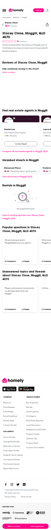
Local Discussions (33, 425)
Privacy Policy (10, 496)
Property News (32, 443)
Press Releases (9, 407)
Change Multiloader (11, 441)
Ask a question (37, 526)
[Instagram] (11, 484)
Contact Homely (10, 425)
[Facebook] (5, 484)
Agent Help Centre (11, 468)
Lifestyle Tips (31, 438)
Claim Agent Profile (11, 450)
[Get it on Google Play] (26, 389)
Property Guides (32, 434)
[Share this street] (47, 25)
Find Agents (31, 416)
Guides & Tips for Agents (13, 455)
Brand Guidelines (10, 416)
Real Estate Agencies (34, 420)
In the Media (8, 411)
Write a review (14, 526)
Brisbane (16, 17)
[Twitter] (18, 484)
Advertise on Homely (11, 446)
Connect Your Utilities (35, 447)
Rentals (29, 407)
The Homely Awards (11, 464)
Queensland (6, 17)
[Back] (3, 25)
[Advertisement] (25, 3)
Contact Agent (21, 144)
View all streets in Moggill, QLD (17, 176)
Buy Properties (32, 402)
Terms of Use (26, 496)
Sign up (39, 10)
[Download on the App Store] (10, 389)
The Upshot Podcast (11, 459)
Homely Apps (8, 420)
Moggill (24, 17)
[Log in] (47, 10)
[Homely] (25, 380)
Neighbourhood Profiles (36, 429)
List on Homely (9, 437)
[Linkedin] (24, 484)
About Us (7, 402)
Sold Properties (32, 411)
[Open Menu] (4, 10)
